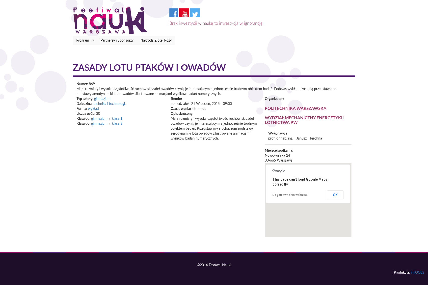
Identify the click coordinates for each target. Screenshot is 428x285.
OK (335, 195)
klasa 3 (117, 123)
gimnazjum (102, 99)
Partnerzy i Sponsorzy (117, 40)
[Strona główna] (112, 20)
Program (81, 41)
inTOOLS (417, 272)
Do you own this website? (290, 195)
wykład (93, 109)
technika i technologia (110, 104)
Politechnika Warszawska (295, 108)
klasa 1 (117, 118)
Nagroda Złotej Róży (156, 40)
